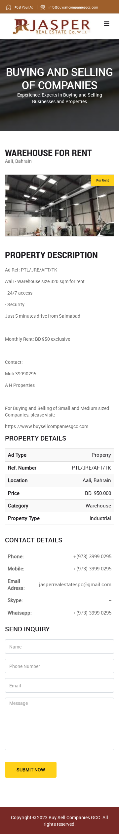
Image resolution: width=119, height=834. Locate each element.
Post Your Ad (24, 7)
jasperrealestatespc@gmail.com (75, 584)
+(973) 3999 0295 (92, 612)
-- (110, 600)
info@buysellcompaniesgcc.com (73, 7)
